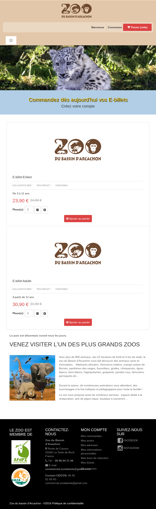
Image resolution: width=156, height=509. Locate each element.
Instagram (131, 447)
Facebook (130, 440)
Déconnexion (89, 468)
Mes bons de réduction (94, 458)
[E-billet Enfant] (78, 149)
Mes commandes (91, 436)
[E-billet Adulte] (78, 253)
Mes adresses (89, 445)
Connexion (115, 27)
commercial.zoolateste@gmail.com (67, 469)
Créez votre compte (78, 106)
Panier (139, 27)
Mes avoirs (87, 440)
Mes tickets (87, 462)
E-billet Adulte (22, 281)
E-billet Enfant (22, 177)
